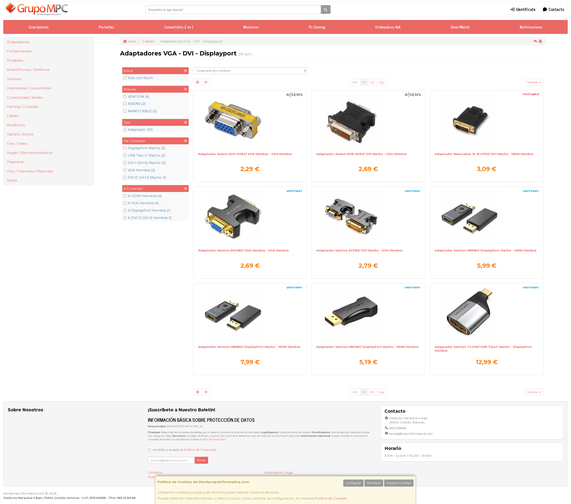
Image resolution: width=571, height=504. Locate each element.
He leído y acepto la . (185, 449)
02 (372, 82)
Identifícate (525, 9)
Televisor (14, 79)
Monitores (251, 27)
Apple (12, 180)
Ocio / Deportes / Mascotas (30, 171)
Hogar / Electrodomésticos (29, 153)
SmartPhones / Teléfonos (28, 69)
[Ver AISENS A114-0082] (250, 120)
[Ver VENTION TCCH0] (487, 313)
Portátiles (15, 60)
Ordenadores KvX (388, 27)
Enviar (201, 460)
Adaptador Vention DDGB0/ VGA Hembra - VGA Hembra (243, 250)
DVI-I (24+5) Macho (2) (147, 163)
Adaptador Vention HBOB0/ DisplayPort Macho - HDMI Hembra (367, 347)
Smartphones (39, 27)
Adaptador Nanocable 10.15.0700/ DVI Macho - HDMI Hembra (484, 154)
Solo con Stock (140, 78)
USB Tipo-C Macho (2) (146, 155)
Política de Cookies (331, 498)
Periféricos (16, 125)
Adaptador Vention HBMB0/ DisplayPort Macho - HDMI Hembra (249, 347)
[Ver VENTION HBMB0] (250, 313)
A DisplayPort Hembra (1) (149, 210)
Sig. (381, 82)
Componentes (19, 51)
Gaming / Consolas (22, 106)
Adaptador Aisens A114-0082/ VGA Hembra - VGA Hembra (245, 154)
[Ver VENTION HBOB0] (368, 313)
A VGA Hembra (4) (143, 203)
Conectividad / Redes (25, 97)
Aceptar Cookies (399, 483)
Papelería (15, 162)
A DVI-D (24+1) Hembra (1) (150, 218)
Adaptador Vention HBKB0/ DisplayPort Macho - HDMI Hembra (485, 250)
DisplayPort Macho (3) (146, 148)
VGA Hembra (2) (141, 170)
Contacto (555, 9)
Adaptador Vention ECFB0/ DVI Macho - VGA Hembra (359, 250)
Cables (13, 116)
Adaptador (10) (140, 129)
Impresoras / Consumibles (29, 88)
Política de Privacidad (212, 439)
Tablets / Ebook (20, 134)
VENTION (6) (138, 96)
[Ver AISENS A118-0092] (368, 120)
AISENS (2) (137, 104)
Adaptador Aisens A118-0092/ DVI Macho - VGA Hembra (361, 154)
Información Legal (278, 473)
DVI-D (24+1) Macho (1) (147, 177)
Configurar (353, 483)
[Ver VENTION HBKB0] (487, 216)
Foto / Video (17, 143)
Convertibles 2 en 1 (178, 27)
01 (364, 82)
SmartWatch (460, 27)
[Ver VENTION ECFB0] (368, 216)
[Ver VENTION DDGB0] (250, 216)
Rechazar (374, 483)
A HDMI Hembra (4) (145, 196)
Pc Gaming (317, 27)
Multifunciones (531, 27)
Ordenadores (18, 42)
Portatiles (106, 27)
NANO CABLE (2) (142, 111)
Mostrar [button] (533, 82)
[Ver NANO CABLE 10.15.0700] (487, 120)
